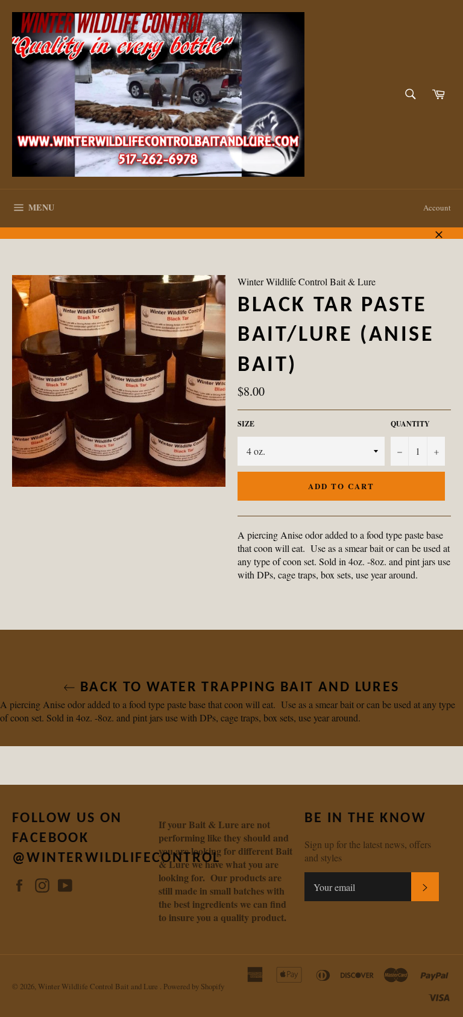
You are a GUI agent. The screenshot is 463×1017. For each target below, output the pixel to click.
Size (246, 424)
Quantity (410, 424)
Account (437, 207)
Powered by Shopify (193, 986)
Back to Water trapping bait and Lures (237, 687)
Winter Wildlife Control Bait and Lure (99, 986)
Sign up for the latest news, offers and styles (367, 851)
